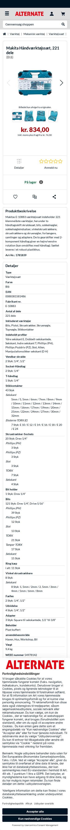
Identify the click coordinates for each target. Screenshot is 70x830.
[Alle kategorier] (7, 13)
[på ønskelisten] (15, 197)
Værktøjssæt (56, 34)
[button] (8, 83)
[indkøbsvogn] (63, 13)
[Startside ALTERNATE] (29, 13)
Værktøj (15, 34)
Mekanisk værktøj (34, 34)
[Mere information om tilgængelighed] (41, 182)
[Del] (54, 197)
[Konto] (52, 13)
